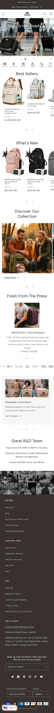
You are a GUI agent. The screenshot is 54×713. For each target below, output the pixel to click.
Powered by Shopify (31, 708)
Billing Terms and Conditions (18, 611)
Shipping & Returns (14, 553)
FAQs (7, 571)
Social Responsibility (15, 531)
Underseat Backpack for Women (36, 105)
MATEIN (23, 708)
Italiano (39, 694)
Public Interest (12, 525)
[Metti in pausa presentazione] (51, 59)
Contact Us (10, 547)
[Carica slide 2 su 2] (28, 59)
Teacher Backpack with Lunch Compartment (12, 111)
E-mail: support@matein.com (19, 627)
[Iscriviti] (46, 667)
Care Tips (9, 565)
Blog (7, 513)
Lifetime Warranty (13, 559)
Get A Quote (11, 416)
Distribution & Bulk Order (17, 519)
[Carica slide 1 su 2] (25, 59)
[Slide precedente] (21, 59)
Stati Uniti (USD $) (17, 694)
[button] (3, 14)
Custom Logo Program (15, 600)
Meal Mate (10, 277)
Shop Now (27, 47)
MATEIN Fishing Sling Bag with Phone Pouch (13, 182)
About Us (9, 507)
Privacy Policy (11, 605)
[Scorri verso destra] (33, 130)
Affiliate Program (13, 594)
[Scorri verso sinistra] (21, 130)
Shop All (9, 588)
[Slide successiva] (33, 59)
